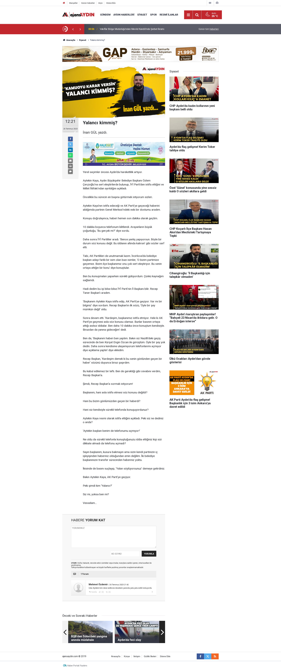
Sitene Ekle (110, 3)
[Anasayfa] (64, 3)
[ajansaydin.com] (78, 14)
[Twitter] (70, 144)
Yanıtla (94, 592)
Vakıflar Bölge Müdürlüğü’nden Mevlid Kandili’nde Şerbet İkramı (132, 29)
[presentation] (73, 29)
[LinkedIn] (70, 150)
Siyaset (142, 14)
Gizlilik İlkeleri (150, 656)
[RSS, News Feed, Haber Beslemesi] (215, 656)
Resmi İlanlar (169, 14)
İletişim (136, 656)
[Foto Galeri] (217, 2)
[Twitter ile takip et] (207, 656)
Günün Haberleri (88, 3)
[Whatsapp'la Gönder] (70, 155)
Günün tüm (209, 29)
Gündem (105, 14)
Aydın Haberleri (123, 14)
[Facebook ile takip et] (200, 656)
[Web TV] (210, 2)
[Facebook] (70, 139)
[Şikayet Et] (152, 592)
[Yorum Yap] (70, 171)
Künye (127, 656)
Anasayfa (70, 40)
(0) (102, 592)
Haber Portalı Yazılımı (77, 665)
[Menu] (188, 15)
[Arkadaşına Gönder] (70, 160)
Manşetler (73, 3)
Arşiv (100, 3)
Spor (153, 14)
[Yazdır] (70, 166)
